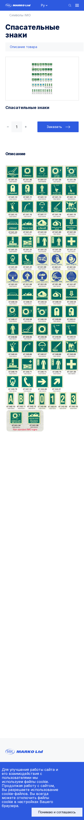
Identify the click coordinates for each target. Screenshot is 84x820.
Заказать (54, 127)
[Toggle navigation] (77, 5)
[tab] (23, 47)
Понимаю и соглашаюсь (57, 812)
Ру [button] (43, 5)
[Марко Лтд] (20, 5)
